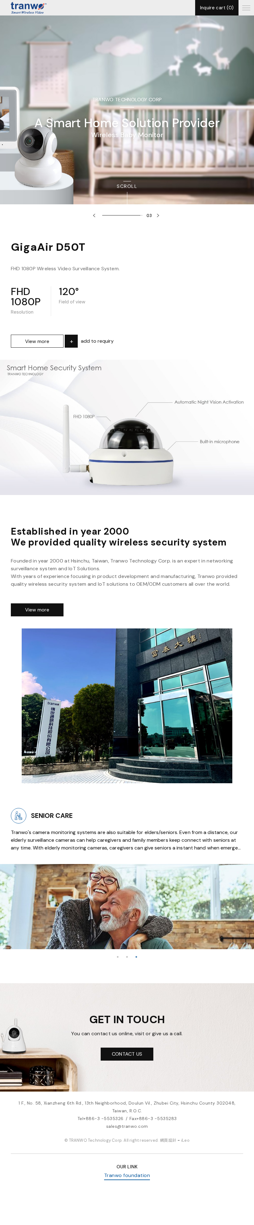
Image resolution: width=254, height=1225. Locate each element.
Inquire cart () (217, 8)
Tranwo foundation (127, 1175)
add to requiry (97, 341)
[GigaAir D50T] (127, 427)
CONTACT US (127, 1054)
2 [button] (127, 957)
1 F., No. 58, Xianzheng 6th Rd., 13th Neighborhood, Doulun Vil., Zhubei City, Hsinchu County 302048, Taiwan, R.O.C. (127, 1107)
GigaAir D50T (48, 247)
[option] (127, 117)
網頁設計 (168, 1140)
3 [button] (136, 957)
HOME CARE (77, 815)
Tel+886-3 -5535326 (100, 1118)
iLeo (185, 1140)
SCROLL (127, 186)
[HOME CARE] (46, 815)
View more (37, 341)
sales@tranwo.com (127, 1126)
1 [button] (118, 957)
